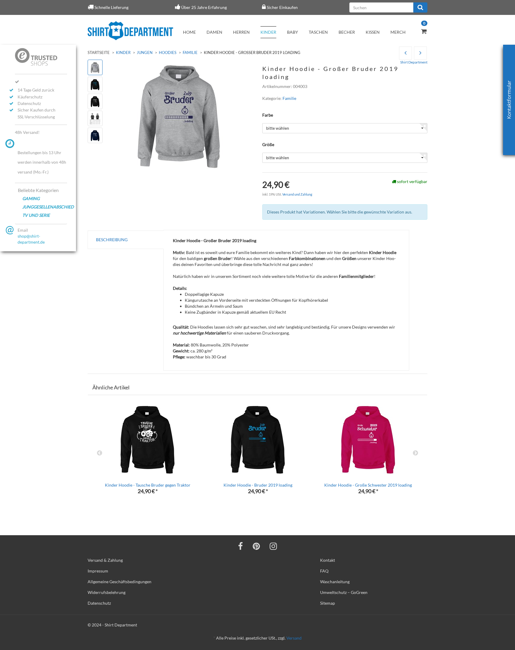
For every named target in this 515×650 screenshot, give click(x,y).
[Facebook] (240, 546)
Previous (99, 453)
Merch (398, 32)
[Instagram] (273, 546)
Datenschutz (99, 603)
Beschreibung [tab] (112, 239)
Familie (190, 52)
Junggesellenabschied (44, 206)
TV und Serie (36, 215)
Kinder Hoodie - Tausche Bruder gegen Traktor (147, 485)
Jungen (145, 52)
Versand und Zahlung (297, 194)
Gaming (31, 198)
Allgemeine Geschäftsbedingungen (119, 581)
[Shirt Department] (130, 30)
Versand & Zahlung (105, 560)
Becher (347, 32)
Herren (241, 32)
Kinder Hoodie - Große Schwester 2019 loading (368, 485)
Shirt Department (413, 62)
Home (189, 32)
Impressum (98, 570)
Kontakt (327, 560)
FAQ (324, 570)
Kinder (268, 32)
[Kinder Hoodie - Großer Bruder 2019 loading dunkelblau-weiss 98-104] (420, 53)
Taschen (318, 32)
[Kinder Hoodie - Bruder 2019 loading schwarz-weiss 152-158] (405, 53)
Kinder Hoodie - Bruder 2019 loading (258, 485)
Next (415, 453)
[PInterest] (256, 546)
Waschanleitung (335, 581)
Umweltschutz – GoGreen (343, 592)
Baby (292, 32)
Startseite (99, 52)
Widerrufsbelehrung (106, 592)
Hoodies (167, 52)
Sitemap (327, 603)
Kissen (373, 32)
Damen (214, 32)
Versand (294, 637)
